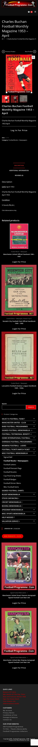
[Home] (2, 39)
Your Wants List (9, 701)
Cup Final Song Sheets (12, 476)
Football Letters (10, 464)
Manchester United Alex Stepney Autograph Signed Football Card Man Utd (19, 661)
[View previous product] (3, 51)
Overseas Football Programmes (17, 442)
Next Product (29, 51)
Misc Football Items (11, 487)
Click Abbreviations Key (9, 210)
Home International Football (16, 438)
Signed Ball (8, 457)
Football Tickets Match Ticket (16, 449)
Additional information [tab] (19, 170)
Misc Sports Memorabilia (13, 513)
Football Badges (10, 479)
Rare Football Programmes (15, 426)
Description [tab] (19, 165)
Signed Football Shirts (13, 490)
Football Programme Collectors (15, 731)
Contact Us (7, 720)
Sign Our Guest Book (11, 699)
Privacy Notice (8, 713)
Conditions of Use (10, 715)
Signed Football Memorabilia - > (17, 430)
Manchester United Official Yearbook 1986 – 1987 (19, 255)
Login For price (19, 262)
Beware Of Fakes (9, 692)
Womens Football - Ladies (14, 445)
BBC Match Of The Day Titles (14, 694)
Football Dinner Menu (12, 483)
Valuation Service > (11, 521)
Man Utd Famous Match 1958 (14, 697)
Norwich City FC (27, 318)
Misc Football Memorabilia (15, 453)
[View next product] (34, 51)
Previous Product (10, 51)
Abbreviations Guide (11, 704)
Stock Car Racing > (10, 498)
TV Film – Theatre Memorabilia (15, 729)
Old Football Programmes (13, 727)
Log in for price (19, 130)
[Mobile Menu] (34, 12)
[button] (33, 57)
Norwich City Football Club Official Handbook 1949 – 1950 (19, 322)
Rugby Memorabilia (11, 494)
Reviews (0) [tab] (19, 175)
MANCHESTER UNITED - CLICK (14, 422)
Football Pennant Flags (13, 468)
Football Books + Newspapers (18, 140)
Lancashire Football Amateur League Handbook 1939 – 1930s (19, 387)
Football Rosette (10, 472)
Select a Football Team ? (13, 419)
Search (4, 404)
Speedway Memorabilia (12, 510)
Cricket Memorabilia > (12, 502)
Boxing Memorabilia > (12, 506)
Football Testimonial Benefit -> (17, 434)
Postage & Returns (10, 717)
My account (7, 710)
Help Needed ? (8, 517)
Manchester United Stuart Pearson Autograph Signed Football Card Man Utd (19, 596)
